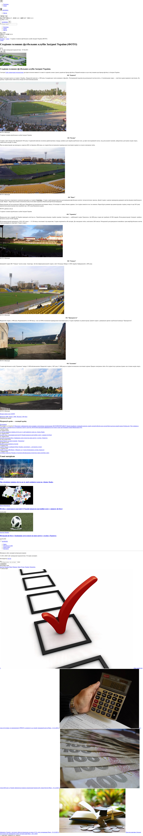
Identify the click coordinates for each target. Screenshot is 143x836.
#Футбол (24, 416)
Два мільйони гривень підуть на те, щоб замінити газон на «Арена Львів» (26, 482)
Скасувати (3, 564)
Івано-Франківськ (5, 505)
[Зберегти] (4, 52)
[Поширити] (1, 52)
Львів (19, 567)
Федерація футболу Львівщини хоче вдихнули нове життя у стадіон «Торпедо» (28, 536)
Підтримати (3, 424)
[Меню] (1, 1)
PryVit (9, 558)
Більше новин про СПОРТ (7, 414)
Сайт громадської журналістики (14, 72)
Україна (27, 567)
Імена (4, 544)
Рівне (10, 567)
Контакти (6, 548)
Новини (15, 567)
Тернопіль (32, 567)
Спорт (7, 38)
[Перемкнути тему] (2, 16)
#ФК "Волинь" (18, 416)
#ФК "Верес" (10, 416)
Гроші (5, 5)
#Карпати (3, 416)
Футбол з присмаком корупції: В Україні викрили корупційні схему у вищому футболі (31, 509)
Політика (6, 4)
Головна (2, 38)
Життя (5, 13)
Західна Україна (4, 532)
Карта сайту (6, 547)
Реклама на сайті (8, 545)
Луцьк (23, 567)
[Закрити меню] (9, 22)
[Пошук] (6, 16)
